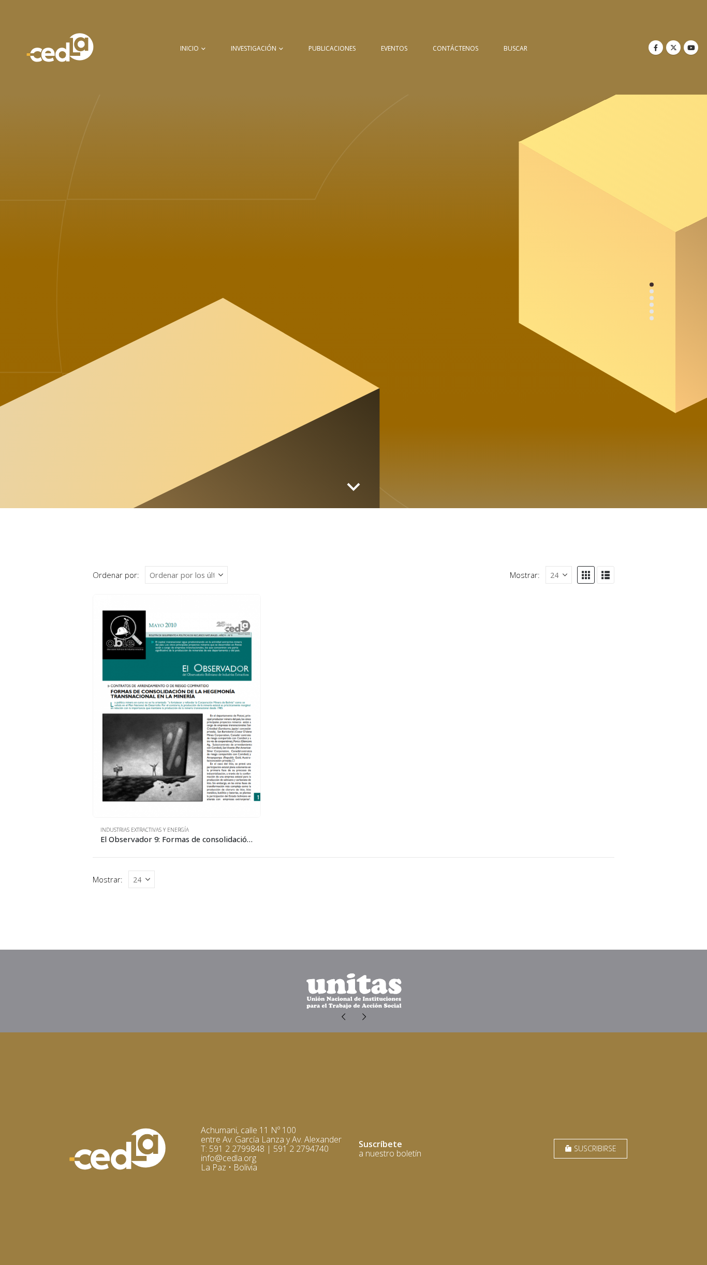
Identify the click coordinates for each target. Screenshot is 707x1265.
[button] (586, 575)
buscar (515, 48)
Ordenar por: (116, 575)
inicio (189, 48)
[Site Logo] (60, 47)
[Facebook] (656, 47)
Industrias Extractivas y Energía (144, 829)
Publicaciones (332, 48)
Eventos (394, 48)
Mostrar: (525, 575)
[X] (673, 47)
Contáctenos (455, 48)
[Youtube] (691, 47)
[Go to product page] (176, 706)
